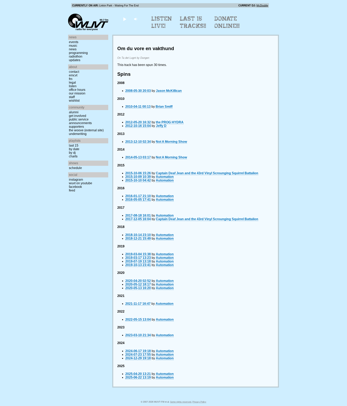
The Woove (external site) (86, 130)
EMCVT (73, 75)
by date (74, 149)
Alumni (74, 112)
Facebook (75, 186)
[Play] (124, 18)
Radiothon (75, 56)
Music (73, 45)
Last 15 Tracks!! (193, 22)
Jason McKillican (169, 90)
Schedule (75, 168)
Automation (165, 176)
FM (70, 79)
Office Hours (77, 89)
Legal (72, 82)
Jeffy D (161, 126)
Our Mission (77, 93)
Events (73, 42)
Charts (73, 156)
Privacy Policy (199, 402)
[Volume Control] (136, 18)
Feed (72, 190)
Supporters (76, 126)
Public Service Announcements (80, 121)
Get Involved (77, 115)
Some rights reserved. (181, 402)
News (73, 49)
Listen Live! (161, 22)
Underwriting (78, 134)
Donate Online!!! (227, 22)
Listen (73, 86)
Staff (72, 97)
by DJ (72, 152)
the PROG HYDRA (170, 122)
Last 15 (73, 145)
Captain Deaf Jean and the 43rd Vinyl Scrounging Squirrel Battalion (207, 173)
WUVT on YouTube (80, 183)
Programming (78, 53)
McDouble (262, 5)
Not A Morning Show (171, 141)
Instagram (76, 179)
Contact (74, 71)
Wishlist (74, 100)
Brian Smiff (164, 106)
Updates (74, 60)
